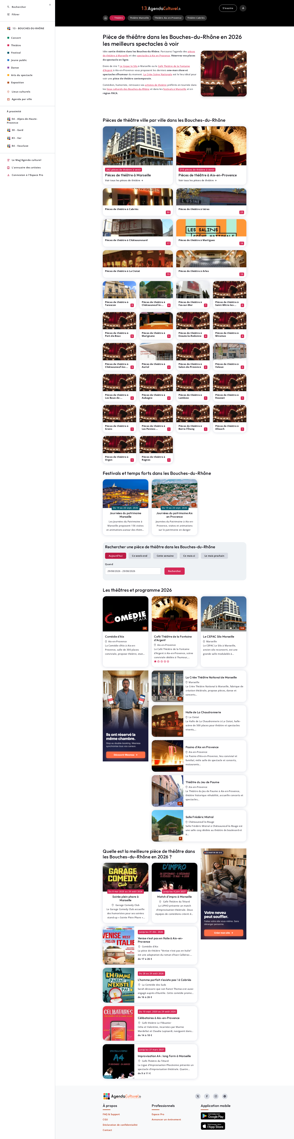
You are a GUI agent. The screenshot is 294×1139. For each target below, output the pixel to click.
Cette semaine (165, 555)
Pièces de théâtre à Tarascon (116, 303)
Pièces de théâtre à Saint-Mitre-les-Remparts (227, 305)
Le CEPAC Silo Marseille (218, 636)
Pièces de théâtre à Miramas (227, 334)
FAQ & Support (111, 1114)
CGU (105, 1119)
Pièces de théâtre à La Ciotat (122, 271)
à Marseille (125, 898)
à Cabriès (164, 980)
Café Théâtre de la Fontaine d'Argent (173, 638)
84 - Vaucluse (20, 145)
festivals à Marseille (174, 89)
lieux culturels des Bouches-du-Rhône (128, 89)
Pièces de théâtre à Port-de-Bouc (116, 334)
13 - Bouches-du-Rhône (28, 28)
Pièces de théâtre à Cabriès (121, 209)
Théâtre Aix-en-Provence (168, 18)
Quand (109, 564)
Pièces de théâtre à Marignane (153, 334)
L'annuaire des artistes (24, 167)
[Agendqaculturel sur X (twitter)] (198, 1096)
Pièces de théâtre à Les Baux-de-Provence (116, 397)
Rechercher (174, 571)
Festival (16, 52)
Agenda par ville (19, 99)
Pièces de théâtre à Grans (116, 427)
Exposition (17, 82)
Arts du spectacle (22, 75)
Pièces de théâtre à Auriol (153, 365)
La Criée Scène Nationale (157, 74)
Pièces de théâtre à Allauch (227, 427)
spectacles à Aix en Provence (153, 55)
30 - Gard (17, 130)
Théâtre (16, 45)
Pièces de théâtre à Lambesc (190, 396)
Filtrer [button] (13, 14)
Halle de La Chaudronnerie (203, 712)
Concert (16, 37)
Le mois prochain (214, 555)
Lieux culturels (18, 92)
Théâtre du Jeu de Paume (202, 782)
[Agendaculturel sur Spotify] (225, 1096)
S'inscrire (228, 8)
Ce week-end (139, 555)
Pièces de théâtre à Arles (194, 271)
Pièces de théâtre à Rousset (227, 396)
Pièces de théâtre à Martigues (197, 240)
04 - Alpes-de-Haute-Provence (22, 120)
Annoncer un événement (166, 1119)
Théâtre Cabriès (196, 18)
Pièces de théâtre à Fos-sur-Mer (190, 303)
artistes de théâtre (156, 84)
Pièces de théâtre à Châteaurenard (126, 240)
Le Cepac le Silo (129, 66)
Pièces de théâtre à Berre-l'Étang (190, 427)
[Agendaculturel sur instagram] (216, 1096)
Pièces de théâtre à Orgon (116, 458)
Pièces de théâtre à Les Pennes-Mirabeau (153, 428)
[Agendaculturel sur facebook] (207, 1096)
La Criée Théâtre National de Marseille (211, 677)
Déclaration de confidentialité (120, 1124)
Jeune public (19, 60)
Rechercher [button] (16, 7)
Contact (107, 1130)
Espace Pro (158, 1114)
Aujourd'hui (116, 555)
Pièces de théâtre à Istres (194, 209)
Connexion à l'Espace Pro (25, 175)
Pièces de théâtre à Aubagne (153, 396)
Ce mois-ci (189, 555)
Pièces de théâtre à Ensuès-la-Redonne (190, 334)
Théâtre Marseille (139, 18)
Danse (15, 67)
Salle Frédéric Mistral (200, 817)
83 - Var (16, 137)
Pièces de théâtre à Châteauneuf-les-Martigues (116, 366)
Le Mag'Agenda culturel (24, 160)
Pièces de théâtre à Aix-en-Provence (208, 175)
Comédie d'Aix (114, 636)
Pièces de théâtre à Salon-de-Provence (190, 365)
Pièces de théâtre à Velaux (227, 365)
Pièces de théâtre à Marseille (128, 175)
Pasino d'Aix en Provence (202, 747)
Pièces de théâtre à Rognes (153, 458)
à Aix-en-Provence (160, 940)
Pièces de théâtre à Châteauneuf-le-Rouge (153, 305)
